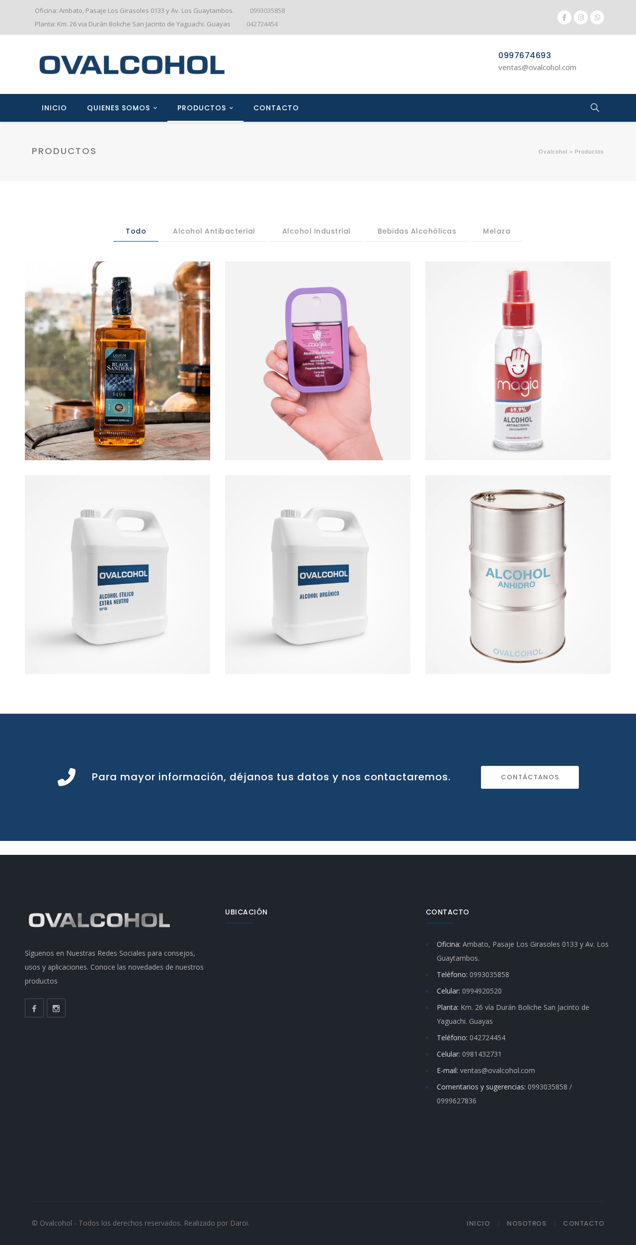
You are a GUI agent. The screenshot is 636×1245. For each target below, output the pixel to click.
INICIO (54, 108)
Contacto (583, 1223)
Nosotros (526, 1223)
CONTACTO (276, 108)
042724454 (262, 23)
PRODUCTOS (201, 108)
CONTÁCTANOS (530, 777)
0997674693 (524, 55)
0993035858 (267, 10)
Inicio (478, 1223)
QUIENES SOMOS (118, 108)
